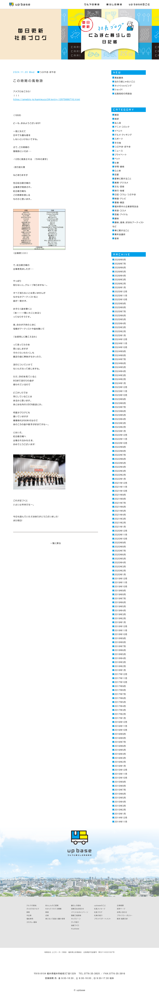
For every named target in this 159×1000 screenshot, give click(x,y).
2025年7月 (120, 312)
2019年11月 (121, 583)
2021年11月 (121, 487)
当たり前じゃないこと (125, 82)
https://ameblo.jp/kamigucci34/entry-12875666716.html (46, 99)
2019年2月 (120, 619)
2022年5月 (120, 463)
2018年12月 (121, 626)
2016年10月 (121, 730)
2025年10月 (121, 300)
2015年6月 (120, 794)
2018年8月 (120, 642)
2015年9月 (120, 782)
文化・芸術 (119, 187)
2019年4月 (120, 611)
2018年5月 (120, 654)
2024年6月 (120, 363)
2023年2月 (120, 427)
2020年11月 (121, 535)
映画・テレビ (120, 199)
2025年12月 (121, 292)
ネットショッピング (123, 86)
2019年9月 (120, 591)
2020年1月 (120, 575)
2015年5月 (120, 798)
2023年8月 (120, 403)
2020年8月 (120, 547)
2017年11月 (121, 678)
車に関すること (122, 231)
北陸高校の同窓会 (123, 94)
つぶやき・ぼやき (48, 72)
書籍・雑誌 (119, 203)
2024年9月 (120, 351)
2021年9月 (120, 495)
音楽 (117, 239)
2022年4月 (120, 467)
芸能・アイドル (121, 215)
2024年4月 (120, 371)
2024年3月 (120, 375)
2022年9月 (120, 447)
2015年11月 (121, 774)
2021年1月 (120, 527)
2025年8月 (120, 307)
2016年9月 (120, 734)
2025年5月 (120, 319)
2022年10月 (121, 443)
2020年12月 (121, 531)
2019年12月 (121, 579)
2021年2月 (120, 523)
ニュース (119, 151)
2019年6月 (120, 602)
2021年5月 (120, 511)
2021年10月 (121, 491)
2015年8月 (120, 786)
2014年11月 (121, 822)
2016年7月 (120, 742)
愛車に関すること (123, 179)
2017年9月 (120, 686)
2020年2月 (120, 571)
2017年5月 (120, 702)
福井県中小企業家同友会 (127, 207)
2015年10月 (121, 778)
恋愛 (117, 175)
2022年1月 (120, 479)
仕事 (117, 163)
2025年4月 (120, 324)
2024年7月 (120, 359)
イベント (119, 131)
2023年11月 (121, 391)
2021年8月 (120, 499)
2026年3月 (120, 280)
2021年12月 (121, 483)
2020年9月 (120, 543)
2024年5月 (120, 367)
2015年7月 (120, 790)
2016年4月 (120, 754)
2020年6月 (120, 555)
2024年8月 (120, 355)
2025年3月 (120, 327)
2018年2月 (120, 666)
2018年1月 (120, 670)
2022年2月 (120, 475)
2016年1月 (120, 766)
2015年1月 (120, 814)
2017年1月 (120, 718)
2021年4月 (120, 515)
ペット (117, 159)
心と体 (118, 171)
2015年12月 (121, 770)
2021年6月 (120, 507)
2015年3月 (120, 806)
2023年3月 (120, 423)
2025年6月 (120, 316)
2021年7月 (120, 503)
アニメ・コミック (122, 127)
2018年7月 (120, 646)
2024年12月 (121, 339)
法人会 (118, 123)
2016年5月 (120, 750)
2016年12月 (121, 722)
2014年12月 (121, 818)
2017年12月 (121, 674)
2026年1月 (120, 288)
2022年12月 (121, 435)
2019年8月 (120, 595)
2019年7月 (120, 599)
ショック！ (119, 90)
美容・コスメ (120, 211)
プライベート (121, 155)
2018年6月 (120, 650)
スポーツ (119, 139)
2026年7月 (120, 264)
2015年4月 (120, 802)
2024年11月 (121, 343)
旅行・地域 (119, 191)
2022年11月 (121, 439)
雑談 (117, 115)
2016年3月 (120, 758)
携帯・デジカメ (121, 183)
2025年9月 (120, 304)
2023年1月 (120, 431)
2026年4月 (120, 276)
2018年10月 (121, 634)
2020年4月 (120, 563)
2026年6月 (120, 268)
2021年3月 (120, 519)
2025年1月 (120, 336)
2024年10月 (121, 347)
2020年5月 (120, 559)
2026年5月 (120, 272)
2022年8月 (120, 451)
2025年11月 (121, 296)
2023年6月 (120, 411)
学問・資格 (119, 167)
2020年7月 (120, 551)
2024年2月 (120, 379)
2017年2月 (120, 714)
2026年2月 (120, 284)
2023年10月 (121, 395)
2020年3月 (120, 567)
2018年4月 (120, 658)
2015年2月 (120, 810)
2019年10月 (121, 587)
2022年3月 (120, 471)
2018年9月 (120, 638)
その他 (118, 143)
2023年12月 (121, 387)
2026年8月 (120, 260)
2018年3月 (120, 662)
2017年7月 (120, 694)
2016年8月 (120, 738)
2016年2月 (120, 762)
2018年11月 (121, 630)
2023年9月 (120, 399)
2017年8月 (120, 690)
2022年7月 (120, 455)
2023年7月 (120, 407)
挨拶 (117, 119)
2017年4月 (120, 706)
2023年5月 (120, 415)
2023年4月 (120, 419)
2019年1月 (120, 622)
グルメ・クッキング (123, 135)
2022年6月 (120, 459)
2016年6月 (120, 746)
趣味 (117, 219)
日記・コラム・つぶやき (125, 195)
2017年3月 (120, 710)
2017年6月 (120, 698)
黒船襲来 (119, 78)
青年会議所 (120, 234)
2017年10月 (121, 682)
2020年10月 (121, 539)
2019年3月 (120, 614)
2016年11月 (121, 726)
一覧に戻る (55, 543)
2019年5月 (120, 607)
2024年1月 (120, 383)
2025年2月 (120, 331)
